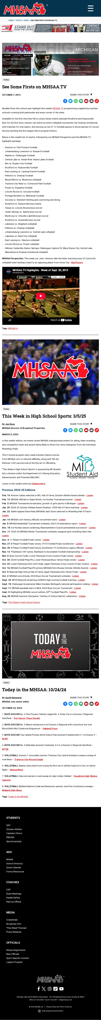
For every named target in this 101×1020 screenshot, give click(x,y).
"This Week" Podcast (16, 928)
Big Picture (77, 262)
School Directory (14, 863)
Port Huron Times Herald (27, 718)
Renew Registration (16, 950)
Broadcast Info (13, 924)
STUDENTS (13, 817)
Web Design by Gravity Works (52, 1011)
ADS (9, 852)
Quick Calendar (13, 867)
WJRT (5, 738)
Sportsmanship (13, 841)
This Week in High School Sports (24, 602)
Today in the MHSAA (18, 796)
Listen (90, 495)
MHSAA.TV (58, 108)
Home (10, 20)
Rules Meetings (13, 893)
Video (26, 20)
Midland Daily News (12, 790)
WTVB (5, 749)
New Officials (12, 954)
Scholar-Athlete (14, 829)
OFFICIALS (13, 942)
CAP (8, 889)
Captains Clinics (14, 833)
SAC (8, 825)
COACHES (12, 882)
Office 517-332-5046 (36, 1000)
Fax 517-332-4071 (51, 1000)
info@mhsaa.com (65, 1000)
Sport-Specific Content (17, 958)
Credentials (12, 919)
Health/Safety (13, 897)
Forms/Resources (15, 871)
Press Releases (13, 932)
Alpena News (16, 769)
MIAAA (9, 859)
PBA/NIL (10, 837)
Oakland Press (50, 728)
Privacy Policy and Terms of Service (59, 1007)
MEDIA (10, 912)
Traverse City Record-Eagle (28, 759)
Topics (19, 20)
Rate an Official (13, 901)
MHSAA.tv (13, 328)
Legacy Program (14, 962)
